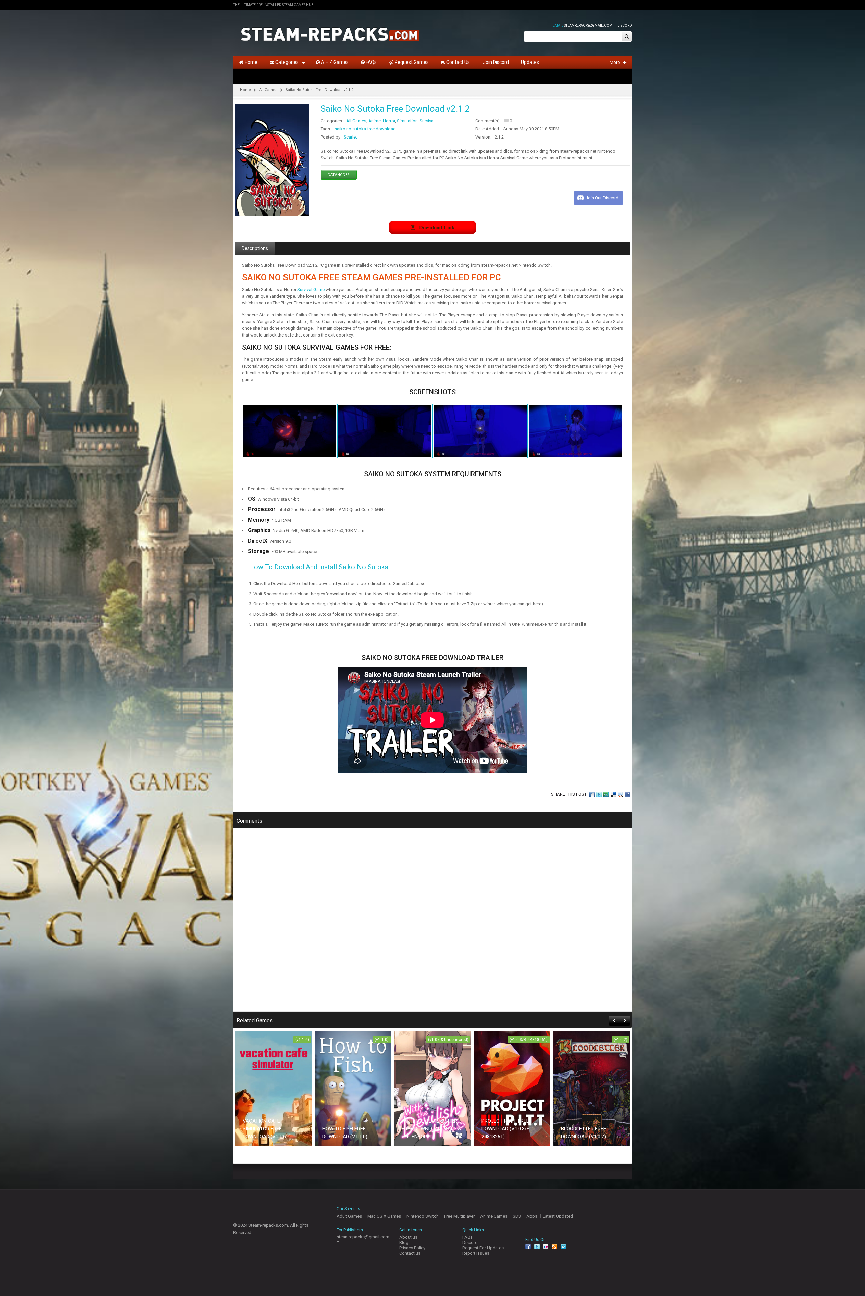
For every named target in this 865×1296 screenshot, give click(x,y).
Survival (427, 120)
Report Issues (475, 1253)
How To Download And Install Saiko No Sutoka (318, 567)
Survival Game (311, 289)
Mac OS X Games (384, 1216)
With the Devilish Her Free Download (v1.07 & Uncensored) (431, 1129)
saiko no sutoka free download (365, 128)
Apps (531, 1216)
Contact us (409, 1253)
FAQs (467, 1237)
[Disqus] (432, 924)
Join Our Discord (602, 197)
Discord (624, 25)
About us (408, 1237)
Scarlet (350, 137)
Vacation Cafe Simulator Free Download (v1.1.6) (265, 1129)
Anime (374, 120)
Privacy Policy (412, 1247)
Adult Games (349, 1216)
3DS (517, 1216)
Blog (404, 1242)
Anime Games (494, 1216)
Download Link (437, 227)
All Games (268, 90)
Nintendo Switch (422, 1216)
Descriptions (255, 248)
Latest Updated (558, 1216)
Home (245, 90)
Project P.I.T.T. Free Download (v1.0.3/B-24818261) (506, 1129)
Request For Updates (483, 1247)
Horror (389, 120)
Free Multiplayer (459, 1216)
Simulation (407, 120)
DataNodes (339, 175)
